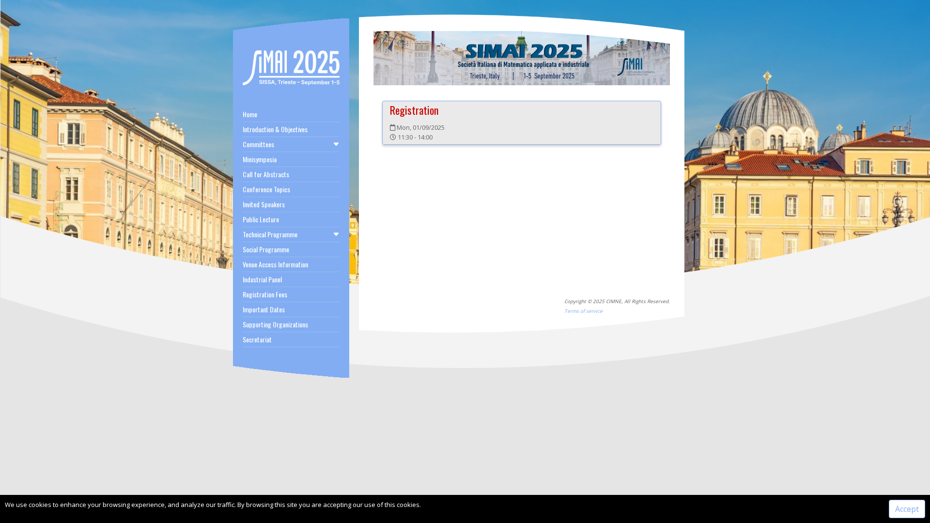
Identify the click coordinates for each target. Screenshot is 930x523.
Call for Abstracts (266, 174)
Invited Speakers (264, 204)
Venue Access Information (275, 264)
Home (250, 114)
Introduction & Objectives (275, 129)
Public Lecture (261, 219)
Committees (258, 144)
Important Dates (264, 309)
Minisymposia (260, 159)
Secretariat (257, 339)
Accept (907, 509)
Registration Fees (265, 294)
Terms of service (583, 311)
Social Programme (266, 249)
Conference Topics (266, 189)
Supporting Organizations (275, 324)
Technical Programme (270, 234)
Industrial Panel (262, 279)
